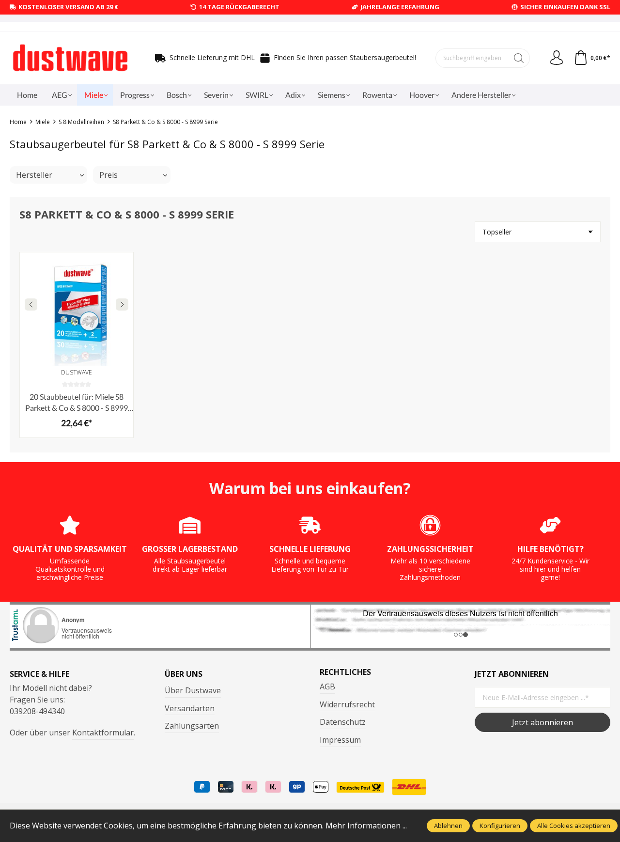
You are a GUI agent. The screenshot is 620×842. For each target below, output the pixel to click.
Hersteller (34, 175)
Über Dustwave (193, 690)
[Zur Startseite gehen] (70, 58)
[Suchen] (519, 58)
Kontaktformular (103, 732)
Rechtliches (345, 672)
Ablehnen (448, 825)
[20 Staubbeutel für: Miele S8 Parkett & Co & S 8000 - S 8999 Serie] (76, 309)
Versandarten (190, 708)
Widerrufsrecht (347, 704)
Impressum (340, 739)
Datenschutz (343, 722)
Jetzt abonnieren (542, 722)
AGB (327, 686)
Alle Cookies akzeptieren (573, 825)
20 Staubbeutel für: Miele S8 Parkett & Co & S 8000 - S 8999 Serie (76, 402)
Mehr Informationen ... (366, 825)
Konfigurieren (500, 825)
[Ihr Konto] (556, 58)
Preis (108, 175)
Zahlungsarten (192, 725)
